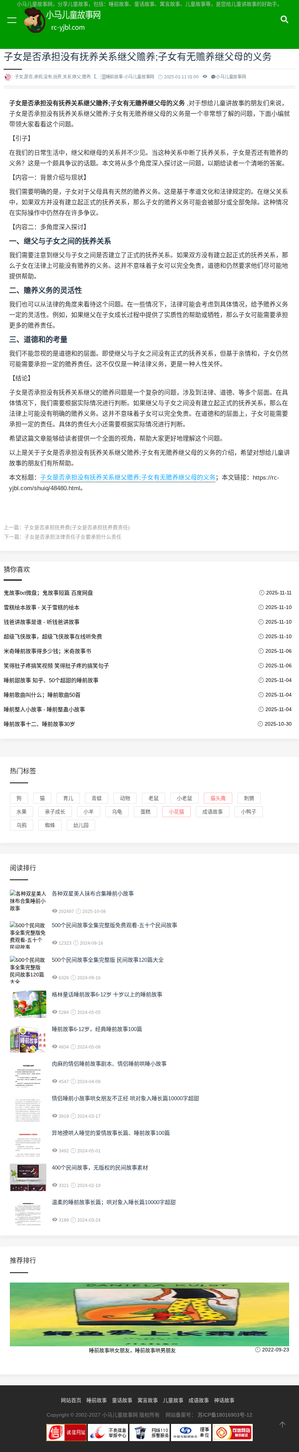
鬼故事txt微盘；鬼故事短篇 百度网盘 (48, 593)
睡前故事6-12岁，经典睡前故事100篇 (97, 1029)
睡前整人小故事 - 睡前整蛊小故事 (44, 709)
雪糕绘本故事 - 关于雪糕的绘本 (41, 607)
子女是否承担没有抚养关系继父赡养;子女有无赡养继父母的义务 (127, 477)
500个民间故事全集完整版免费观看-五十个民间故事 (114, 925)
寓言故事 (147, 1400)
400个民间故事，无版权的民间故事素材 (100, 1167)
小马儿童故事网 (69, 28)
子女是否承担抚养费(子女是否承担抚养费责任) (77, 527)
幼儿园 (81, 825)
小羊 (89, 812)
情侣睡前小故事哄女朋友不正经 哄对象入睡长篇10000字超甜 (125, 1098)
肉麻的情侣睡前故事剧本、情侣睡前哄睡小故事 (109, 1064)
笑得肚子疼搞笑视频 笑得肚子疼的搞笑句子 (56, 666)
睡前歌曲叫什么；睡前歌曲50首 (42, 695)
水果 (21, 812)
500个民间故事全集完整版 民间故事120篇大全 (108, 960)
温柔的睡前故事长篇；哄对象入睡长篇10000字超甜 (114, 1202)
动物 (125, 798)
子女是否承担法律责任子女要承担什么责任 (72, 537)
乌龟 (117, 812)
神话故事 (224, 1400)
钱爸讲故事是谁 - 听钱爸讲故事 (41, 622)
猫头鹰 (218, 798)
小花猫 (176, 812)
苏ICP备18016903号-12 (225, 1415)
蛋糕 (145, 812)
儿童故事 (173, 1400)
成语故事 (212, 812)
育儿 (68, 798)
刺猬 (249, 798)
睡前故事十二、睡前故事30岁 (39, 724)
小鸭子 (248, 812)
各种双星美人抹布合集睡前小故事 (93, 893)
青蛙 (97, 798)
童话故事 (122, 1400)
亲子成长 (55, 812)
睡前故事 (96, 1400)
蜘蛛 (50, 825)
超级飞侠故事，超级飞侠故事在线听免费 (53, 636)
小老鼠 (184, 798)
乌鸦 (21, 825)
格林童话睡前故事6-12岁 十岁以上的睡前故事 (107, 994)
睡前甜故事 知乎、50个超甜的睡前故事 (51, 680)
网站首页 (71, 1400)
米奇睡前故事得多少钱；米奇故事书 (47, 651)
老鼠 (153, 798)
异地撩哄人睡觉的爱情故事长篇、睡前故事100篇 (111, 1133)
